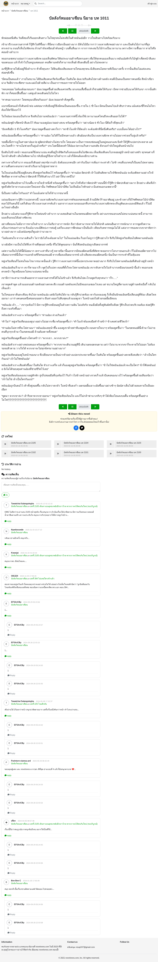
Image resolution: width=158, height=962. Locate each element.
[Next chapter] (95, 31)
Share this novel (80, 413)
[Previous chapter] (63, 31)
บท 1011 (34, 11)
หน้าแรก (15, 4)
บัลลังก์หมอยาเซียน (19, 11)
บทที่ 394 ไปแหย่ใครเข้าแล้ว (42, 579)
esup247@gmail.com (85, 947)
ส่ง (6, 495)
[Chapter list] (72, 31)
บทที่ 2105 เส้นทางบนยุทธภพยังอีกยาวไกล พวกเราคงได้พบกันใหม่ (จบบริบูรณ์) (64, 506)
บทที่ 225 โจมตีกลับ (38, 704)
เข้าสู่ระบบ (152, 4)
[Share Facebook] (76, 427)
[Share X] (81, 427)
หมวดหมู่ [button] (25, 4)
